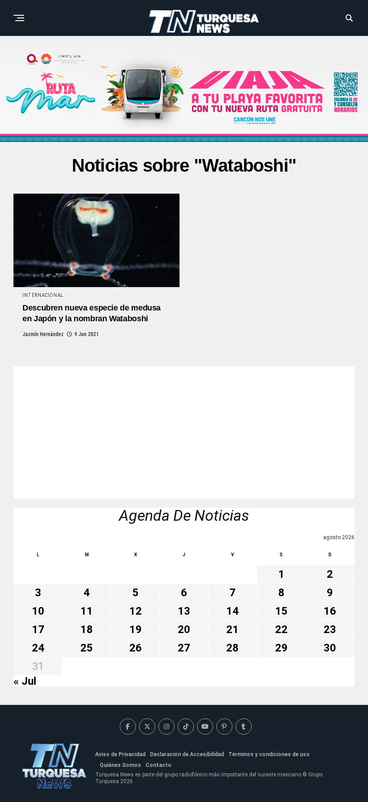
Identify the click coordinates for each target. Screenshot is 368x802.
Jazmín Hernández (43, 334)
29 (281, 648)
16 (330, 611)
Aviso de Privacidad (120, 754)
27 (184, 648)
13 (184, 611)
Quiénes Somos (120, 765)
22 (281, 629)
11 (86, 611)
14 (232, 611)
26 (135, 648)
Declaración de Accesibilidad (187, 754)
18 (86, 629)
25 (86, 648)
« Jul (24, 681)
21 (232, 629)
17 (38, 629)
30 (330, 648)
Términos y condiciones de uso (269, 754)
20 (184, 629)
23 (330, 629)
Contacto (158, 765)
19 (135, 629)
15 (281, 611)
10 (38, 611)
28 (232, 648)
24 (38, 648)
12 (135, 611)
